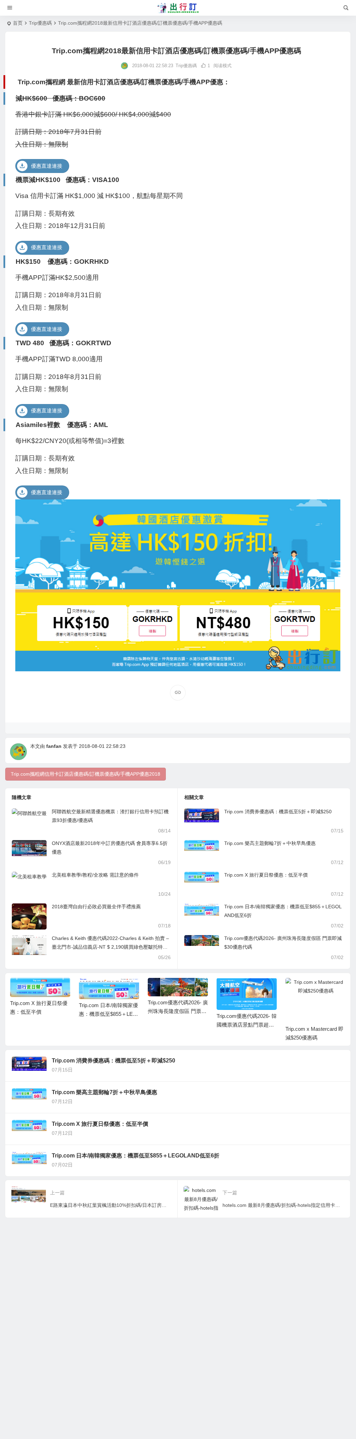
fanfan (54, 746)
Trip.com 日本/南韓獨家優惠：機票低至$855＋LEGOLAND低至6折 (108, 1014)
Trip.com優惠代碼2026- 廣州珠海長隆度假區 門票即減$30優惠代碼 (178, 1011)
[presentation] (305, 989)
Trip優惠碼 (40, 23)
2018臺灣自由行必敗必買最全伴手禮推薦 (96, 906)
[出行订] (178, 8)
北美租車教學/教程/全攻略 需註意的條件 (95, 875)
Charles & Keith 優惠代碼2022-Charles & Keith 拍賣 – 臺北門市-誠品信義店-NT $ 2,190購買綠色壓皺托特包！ (110, 946)
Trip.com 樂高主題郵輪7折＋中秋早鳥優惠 (270, 843)
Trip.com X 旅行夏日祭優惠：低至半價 (266, 875)
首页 (18, 23)
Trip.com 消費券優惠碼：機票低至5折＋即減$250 (278, 811)
